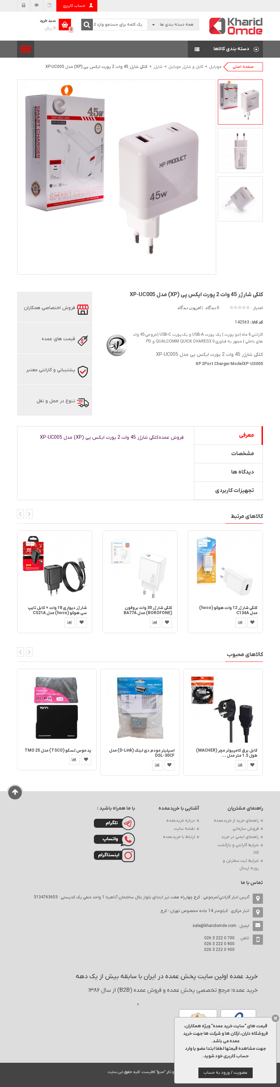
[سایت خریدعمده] (236, 26)
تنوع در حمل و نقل (56, 401)
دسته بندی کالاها (225, 49)
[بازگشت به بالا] (15, 792)
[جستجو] (87, 24)
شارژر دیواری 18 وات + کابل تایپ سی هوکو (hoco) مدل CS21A (57, 610)
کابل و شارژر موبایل (185, 67)
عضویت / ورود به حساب (226, 1072)
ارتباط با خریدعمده (179, 837)
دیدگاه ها (242, 472)
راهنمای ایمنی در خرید (240, 837)
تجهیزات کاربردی (234, 490)
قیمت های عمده (58, 339)
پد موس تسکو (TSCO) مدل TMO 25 (58, 750)
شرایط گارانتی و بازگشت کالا (238, 848)
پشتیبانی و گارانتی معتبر (50, 370)
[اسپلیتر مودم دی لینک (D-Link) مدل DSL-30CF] (140, 708)
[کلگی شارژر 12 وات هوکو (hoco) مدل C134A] (225, 568)
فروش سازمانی (246, 828)
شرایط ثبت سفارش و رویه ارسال (241, 864)
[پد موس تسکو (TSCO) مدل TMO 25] (57, 708)
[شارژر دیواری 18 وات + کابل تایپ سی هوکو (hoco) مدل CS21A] (55, 568)
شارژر (158, 67)
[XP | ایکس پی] (116, 344)
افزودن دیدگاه (190, 307)
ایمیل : (221, 926)
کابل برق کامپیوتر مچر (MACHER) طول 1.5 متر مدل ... (226, 753)
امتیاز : (257, 308)
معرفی (246, 435)
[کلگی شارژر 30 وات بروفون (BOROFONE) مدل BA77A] (140, 568)
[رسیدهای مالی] (49, 6)
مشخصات (242, 453)
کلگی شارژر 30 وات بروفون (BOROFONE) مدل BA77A (148, 610)
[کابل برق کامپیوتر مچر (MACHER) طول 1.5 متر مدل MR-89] (223, 708)
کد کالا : (256, 322)
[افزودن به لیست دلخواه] (81, 623)
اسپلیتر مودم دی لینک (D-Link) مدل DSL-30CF (141, 753)
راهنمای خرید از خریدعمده (236, 820)
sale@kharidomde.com (214, 926)
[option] (240, 102)
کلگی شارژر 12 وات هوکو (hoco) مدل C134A (228, 610)
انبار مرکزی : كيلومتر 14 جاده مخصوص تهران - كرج (204, 911)
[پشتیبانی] (36, 6)
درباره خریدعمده (180, 820)
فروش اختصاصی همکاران (49, 308)
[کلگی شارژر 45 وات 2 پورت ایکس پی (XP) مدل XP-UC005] (240, 102)
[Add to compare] (70, 623)
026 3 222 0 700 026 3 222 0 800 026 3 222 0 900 (219, 944)
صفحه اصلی (243, 67)
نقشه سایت (184, 828)
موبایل (215, 67)
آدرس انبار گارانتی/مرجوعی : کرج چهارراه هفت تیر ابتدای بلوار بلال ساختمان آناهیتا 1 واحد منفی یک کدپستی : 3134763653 (141, 897)
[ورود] (23, 6)
